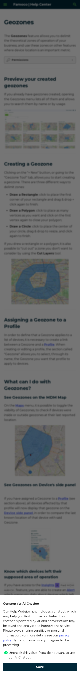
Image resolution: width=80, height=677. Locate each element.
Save (40, 667)
